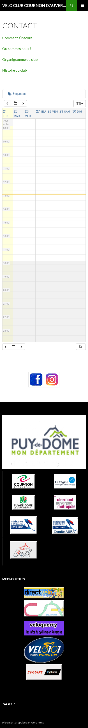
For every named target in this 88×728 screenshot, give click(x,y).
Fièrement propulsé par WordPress (23, 722)
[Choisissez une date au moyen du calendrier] (15, 103)
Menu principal (82, 5)
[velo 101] (44, 650)
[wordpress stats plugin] (9, 704)
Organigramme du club (20, 59)
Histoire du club (14, 70)
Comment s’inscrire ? (18, 38)
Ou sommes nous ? (16, 48)
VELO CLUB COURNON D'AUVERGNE (34, 5)
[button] (80, 347)
